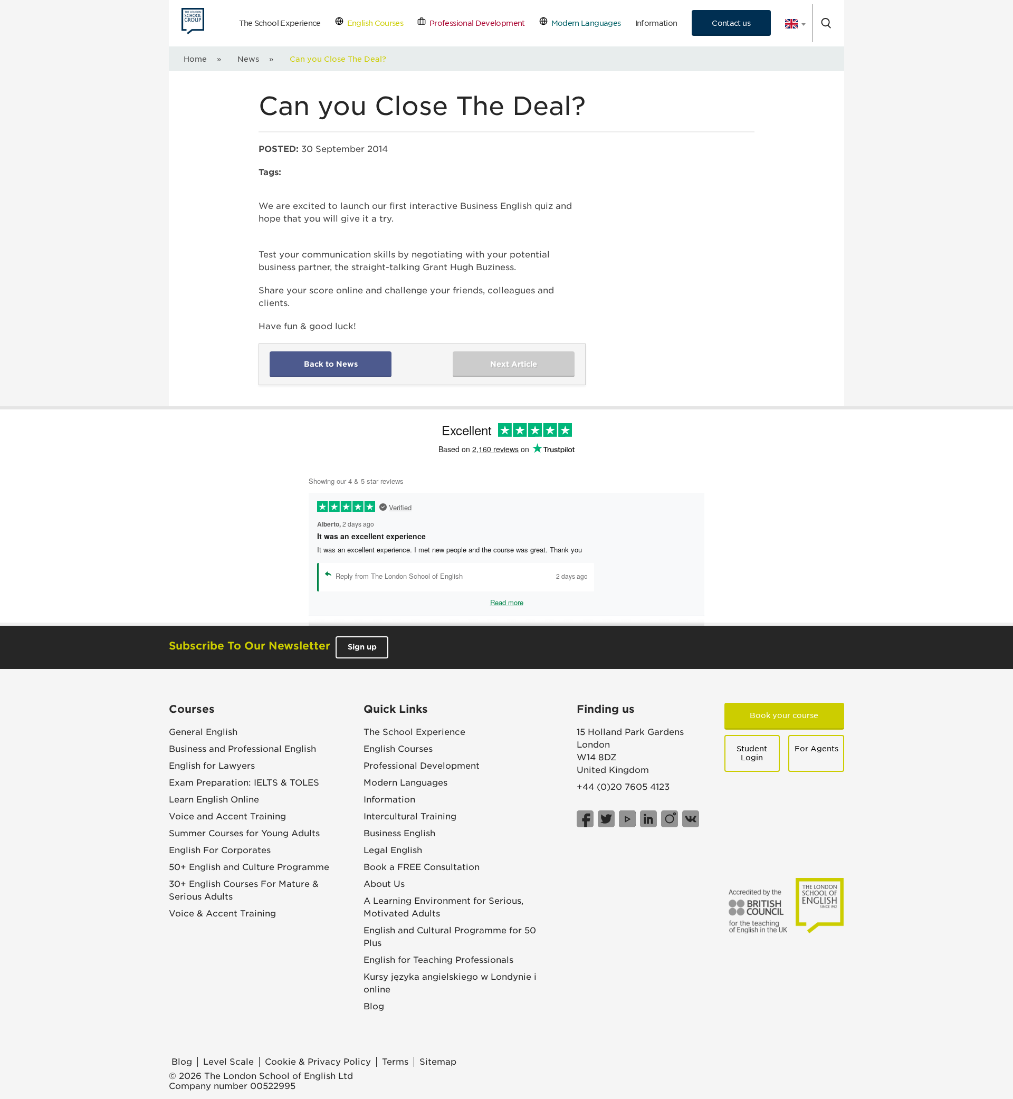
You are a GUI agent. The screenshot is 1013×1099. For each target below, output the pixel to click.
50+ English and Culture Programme (249, 867)
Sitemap (437, 1062)
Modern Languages (584, 22)
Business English (399, 833)
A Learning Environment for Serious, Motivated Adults (443, 907)
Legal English (393, 850)
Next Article (513, 364)
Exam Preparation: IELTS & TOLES (244, 783)
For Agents (816, 748)
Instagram (669, 818)
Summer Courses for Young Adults (244, 833)
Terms (395, 1062)
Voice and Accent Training (227, 816)
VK (690, 818)
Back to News (331, 364)
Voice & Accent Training (222, 914)
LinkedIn (648, 818)
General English (203, 732)
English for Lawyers (212, 766)
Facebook (585, 818)
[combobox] (791, 23)
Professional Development (475, 22)
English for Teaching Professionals (438, 960)
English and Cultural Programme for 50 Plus (450, 936)
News (248, 58)
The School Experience (280, 22)
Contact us (731, 22)
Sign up (362, 647)
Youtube (627, 818)
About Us (384, 884)
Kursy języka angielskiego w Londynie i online (450, 983)
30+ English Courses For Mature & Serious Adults (244, 890)
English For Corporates (220, 850)
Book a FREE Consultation (422, 867)
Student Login (752, 753)
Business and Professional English (242, 749)
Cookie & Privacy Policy (318, 1062)
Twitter (606, 818)
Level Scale (228, 1062)
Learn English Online (214, 800)
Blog (374, 1006)
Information (656, 22)
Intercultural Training (410, 816)
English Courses (373, 22)
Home (195, 58)
